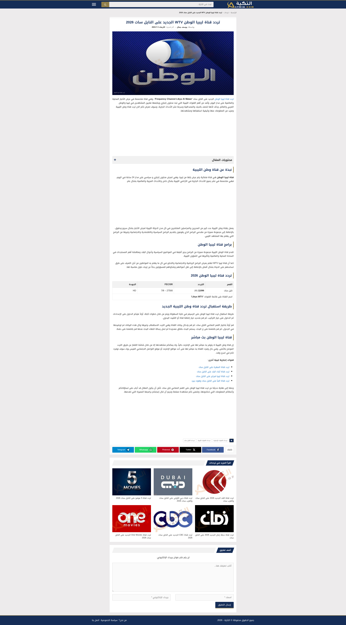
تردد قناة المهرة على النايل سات (214, 367)
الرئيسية (234, 12)
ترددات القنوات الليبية (204, 440)
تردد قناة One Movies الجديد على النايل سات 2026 (133, 536)
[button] (173, 160)
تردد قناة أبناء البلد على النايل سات (213, 372)
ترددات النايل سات (189, 440)
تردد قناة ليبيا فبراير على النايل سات (212, 376)
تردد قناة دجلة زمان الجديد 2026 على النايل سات (214, 536)
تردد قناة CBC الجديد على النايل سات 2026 (175, 536)
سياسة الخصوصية (109, 620)
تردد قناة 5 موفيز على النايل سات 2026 (133, 498)
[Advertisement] (173, 135)
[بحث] (105, 4)
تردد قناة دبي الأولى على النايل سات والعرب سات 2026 (175, 499)
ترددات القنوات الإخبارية (220, 440)
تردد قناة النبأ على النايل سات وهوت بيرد (210, 381)
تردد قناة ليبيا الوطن (224, 99)
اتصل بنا (95, 620)
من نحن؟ (123, 620)
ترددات (226, 12)
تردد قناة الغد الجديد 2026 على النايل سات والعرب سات (214, 499)
